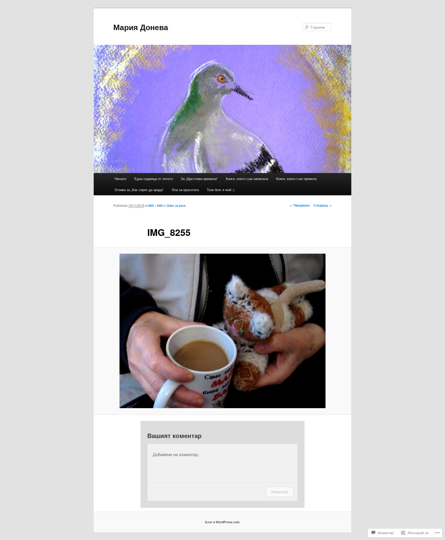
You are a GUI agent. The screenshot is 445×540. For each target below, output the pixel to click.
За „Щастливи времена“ (199, 178)
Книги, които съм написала (247, 178)
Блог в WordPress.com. (222, 522)
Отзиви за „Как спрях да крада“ (139, 189)
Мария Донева (140, 26)
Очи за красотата (185, 189)
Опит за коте (176, 205)
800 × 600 (155, 205)
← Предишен (300, 205)
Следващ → (322, 205)
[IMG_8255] (222, 331)
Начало (120, 178)
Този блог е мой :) (220, 189)
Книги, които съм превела (296, 178)
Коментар (279, 492)
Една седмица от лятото (153, 178)
